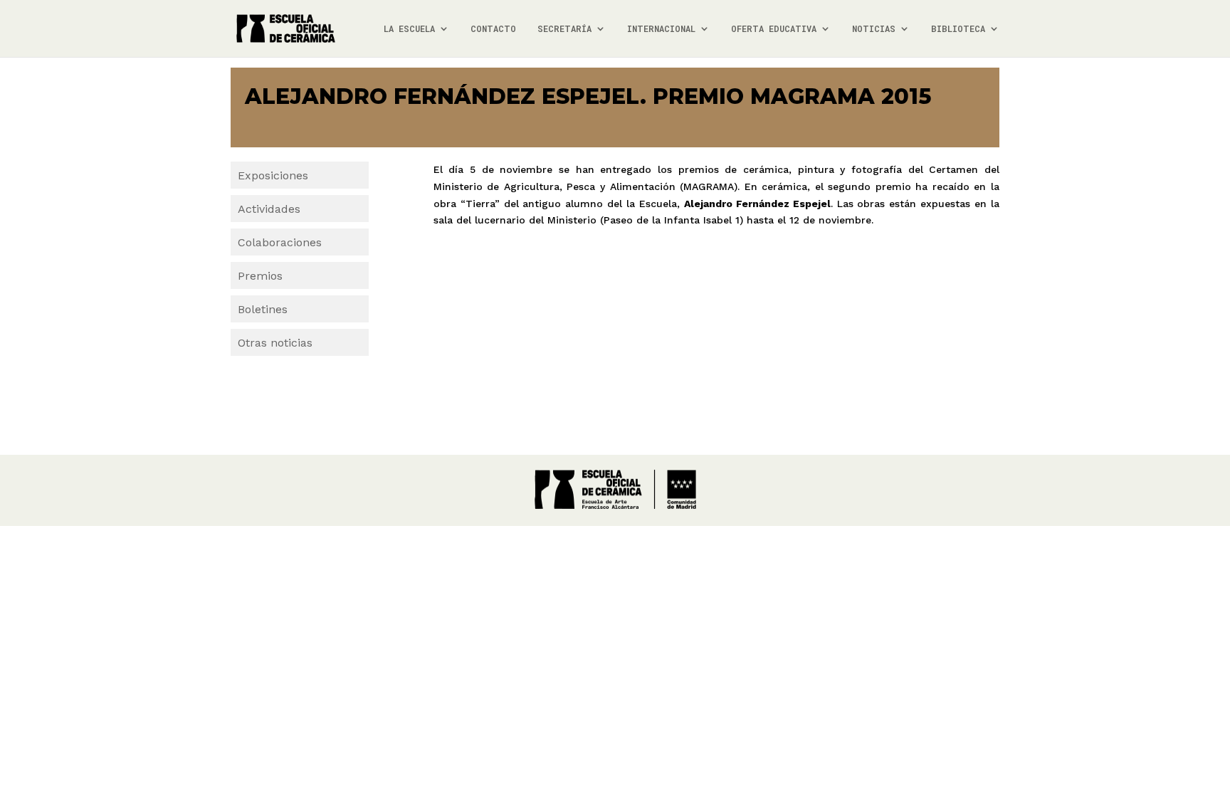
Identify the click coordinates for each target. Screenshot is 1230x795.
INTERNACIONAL (661, 28)
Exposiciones (273, 175)
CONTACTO (493, 28)
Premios (260, 276)
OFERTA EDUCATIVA (773, 28)
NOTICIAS (873, 28)
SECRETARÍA (564, 28)
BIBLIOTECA (958, 28)
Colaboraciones (280, 242)
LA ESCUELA (409, 28)
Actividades (269, 209)
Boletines (263, 309)
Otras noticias (275, 342)
